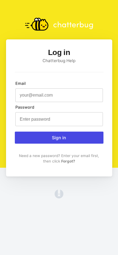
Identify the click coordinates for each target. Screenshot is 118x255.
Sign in (59, 137)
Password (24, 107)
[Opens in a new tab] (59, 196)
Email (20, 83)
